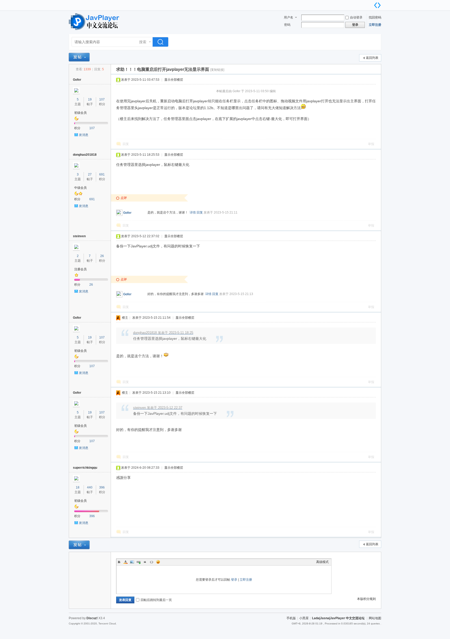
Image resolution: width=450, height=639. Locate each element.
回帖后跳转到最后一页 (156, 600)
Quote (145, 562)
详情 (193, 212)
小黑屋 (304, 618)
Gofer (77, 80)
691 (102, 174)
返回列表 (372, 58)
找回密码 (375, 17)
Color (125, 562)
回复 (126, 144)
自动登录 (356, 17)
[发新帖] (79, 57)
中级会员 (80, 188)
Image (132, 562)
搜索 (142, 42)
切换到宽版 (377, 5)
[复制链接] (217, 70)
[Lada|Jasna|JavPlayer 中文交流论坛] (95, 31)
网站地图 (375, 618)
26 (102, 256)
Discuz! (92, 618)
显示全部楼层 (173, 80)
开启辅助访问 (372, 3)
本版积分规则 (366, 599)
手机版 (291, 618)
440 (89, 487)
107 (102, 99)
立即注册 (375, 25)
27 (90, 174)
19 (90, 99)
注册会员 (80, 269)
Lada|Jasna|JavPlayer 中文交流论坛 (338, 618)
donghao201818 (85, 154)
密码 (287, 25)
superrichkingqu (85, 467)
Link (138, 562)
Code (151, 562)
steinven (79, 236)
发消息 (83, 135)
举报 (371, 144)
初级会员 (80, 113)
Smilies (158, 562)
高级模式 (322, 562)
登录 (234, 579)
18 (77, 487)
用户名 (288, 17)
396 (102, 487)
